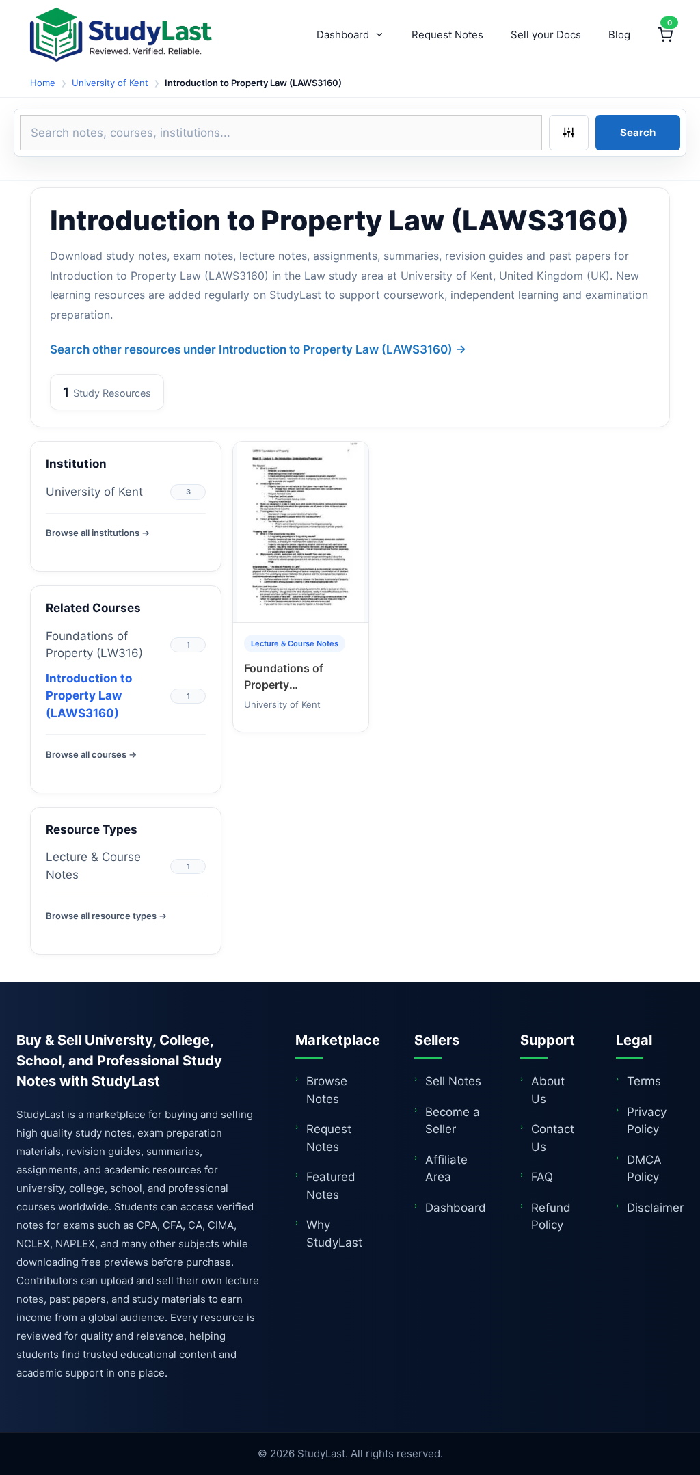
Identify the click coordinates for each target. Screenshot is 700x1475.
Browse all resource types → (106, 915)
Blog (619, 34)
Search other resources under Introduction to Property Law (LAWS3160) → (258, 349)
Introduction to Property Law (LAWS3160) (89, 696)
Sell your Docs (546, 34)
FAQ (542, 1177)
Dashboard (343, 34)
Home (42, 82)
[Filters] (569, 132)
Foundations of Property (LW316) (94, 645)
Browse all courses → (91, 754)
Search (638, 132)
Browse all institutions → (98, 532)
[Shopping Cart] (665, 34)
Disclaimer (655, 1207)
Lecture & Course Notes (93, 865)
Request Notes (447, 34)
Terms (644, 1081)
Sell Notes (453, 1081)
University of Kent (110, 82)
